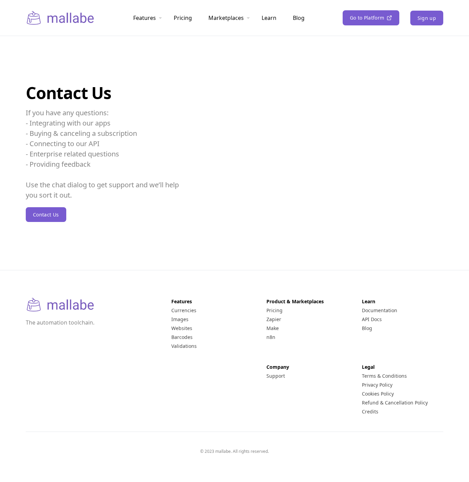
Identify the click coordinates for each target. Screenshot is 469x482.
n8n (270, 337)
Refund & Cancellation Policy (395, 402)
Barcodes (182, 337)
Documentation (379, 310)
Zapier (273, 319)
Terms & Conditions (384, 376)
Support (275, 376)
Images (179, 319)
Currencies (183, 310)
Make (272, 328)
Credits (370, 411)
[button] (371, 17)
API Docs (372, 319)
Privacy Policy (377, 384)
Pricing (183, 18)
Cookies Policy (378, 393)
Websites (181, 328)
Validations (184, 346)
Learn (269, 18)
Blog (299, 18)
